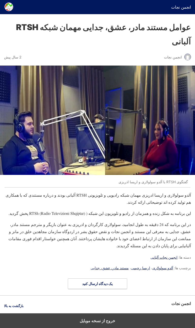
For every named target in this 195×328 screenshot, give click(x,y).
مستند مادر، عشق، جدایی (110, 268)
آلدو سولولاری (162, 268)
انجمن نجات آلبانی (164, 257)
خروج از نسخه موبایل (97, 320)
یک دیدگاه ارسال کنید (97, 283)
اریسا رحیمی (140, 268)
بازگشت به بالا (14, 306)
